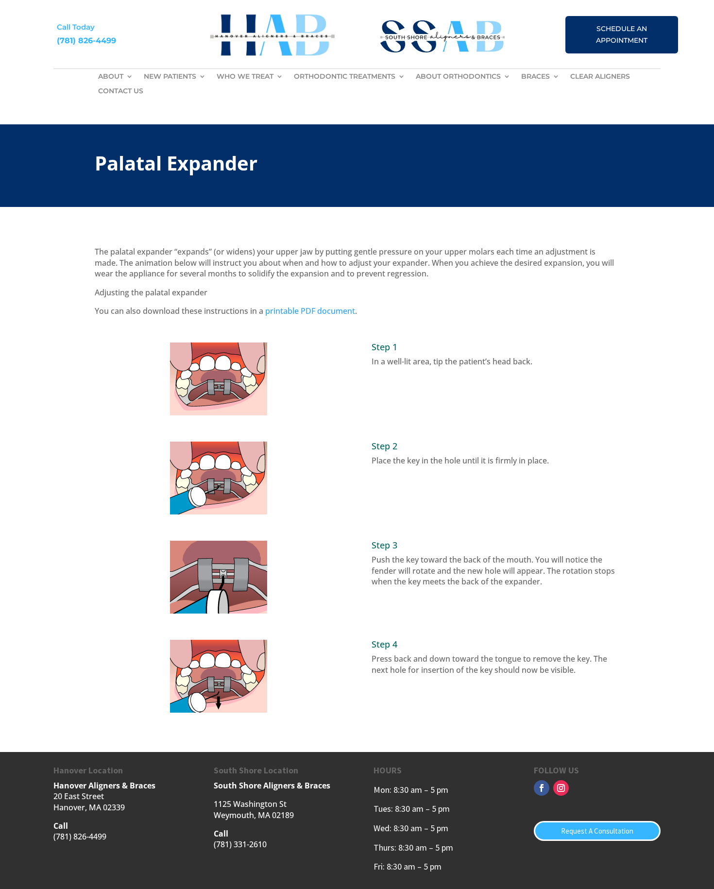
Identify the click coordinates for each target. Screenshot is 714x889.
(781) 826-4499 (86, 40)
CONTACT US (120, 91)
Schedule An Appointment (621, 34)
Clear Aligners (600, 77)
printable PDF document (310, 311)
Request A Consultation (597, 831)
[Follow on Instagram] (561, 788)
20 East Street (78, 796)
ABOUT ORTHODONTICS (458, 77)
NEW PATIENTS (170, 77)
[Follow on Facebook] (541, 788)
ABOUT (110, 77)
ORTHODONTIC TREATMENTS (344, 77)
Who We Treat (245, 77)
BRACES (535, 77)
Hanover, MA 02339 (89, 807)
